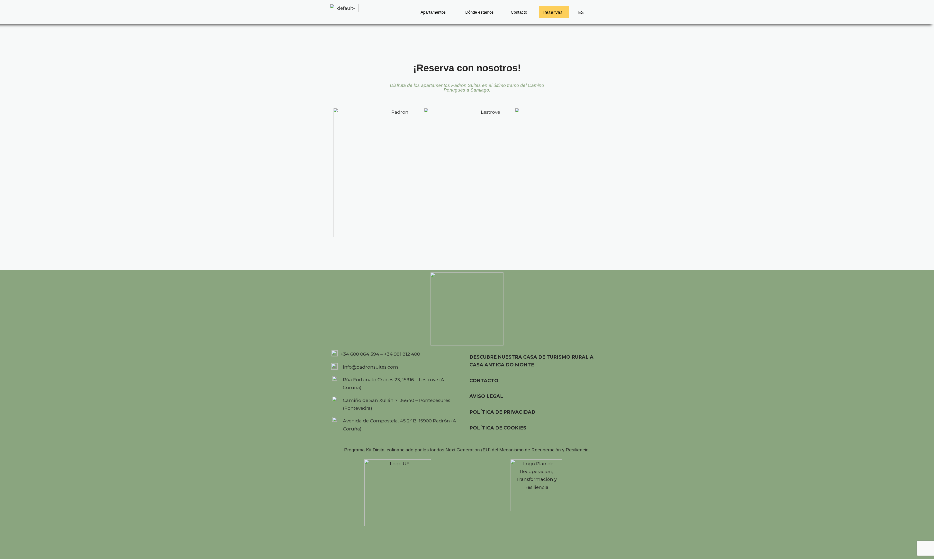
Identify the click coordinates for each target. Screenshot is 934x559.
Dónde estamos (479, 12)
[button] (434, 12)
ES (581, 12)
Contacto (519, 12)
